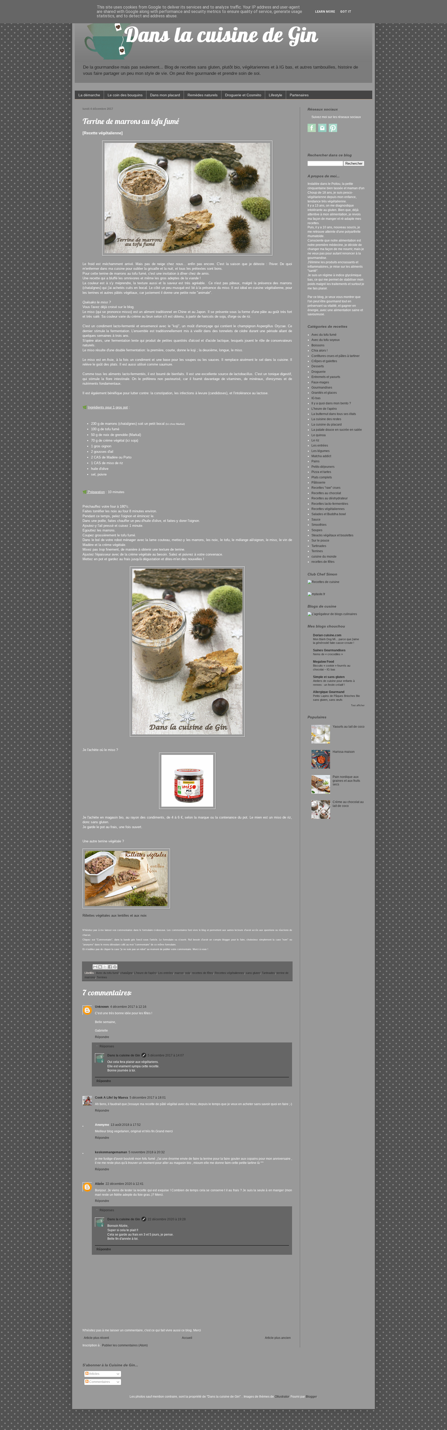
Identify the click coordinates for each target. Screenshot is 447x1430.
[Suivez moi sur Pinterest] (333, 131)
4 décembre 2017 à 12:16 (128, 1007)
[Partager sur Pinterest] (114, 966)
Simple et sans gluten (329, 677)
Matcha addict (321, 456)
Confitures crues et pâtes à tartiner (335, 356)
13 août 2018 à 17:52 (126, 1125)
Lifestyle (275, 95)
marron (179, 972)
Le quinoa (318, 435)
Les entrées (165, 972)
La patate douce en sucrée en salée (336, 430)
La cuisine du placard (326, 424)
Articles (93, 1374)
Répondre (102, 1037)
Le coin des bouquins (125, 95)
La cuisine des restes (326, 419)
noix (187, 972)
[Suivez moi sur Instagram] (322, 131)
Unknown (102, 1007)
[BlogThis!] (100, 966)
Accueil (187, 1338)
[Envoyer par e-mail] (95, 966)
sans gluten (253, 972)
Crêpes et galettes (324, 361)
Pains (315, 461)
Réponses (107, 1046)
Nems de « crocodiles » (328, 654)
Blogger (311, 1396)
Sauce (316, 519)
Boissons (317, 345)
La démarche (89, 95)
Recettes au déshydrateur (329, 498)
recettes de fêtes (202, 972)
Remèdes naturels (203, 95)
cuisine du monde (324, 556)
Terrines (102, 977)
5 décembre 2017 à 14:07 (166, 1055)
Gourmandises (321, 387)
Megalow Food (323, 661)
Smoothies (318, 525)
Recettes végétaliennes (229, 972)
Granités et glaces (324, 393)
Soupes (316, 530)
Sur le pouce (320, 540)
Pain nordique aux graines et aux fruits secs (346, 780)
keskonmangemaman (111, 1152)
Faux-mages (320, 382)
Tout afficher (357, 705)
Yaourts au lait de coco (348, 726)
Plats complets (321, 477)
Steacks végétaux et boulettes (332, 535)
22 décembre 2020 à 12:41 (125, 1184)
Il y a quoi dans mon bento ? (331, 403)
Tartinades (268, 972)
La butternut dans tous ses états (333, 414)
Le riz (315, 440)
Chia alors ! (319, 350)
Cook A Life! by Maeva (111, 1097)
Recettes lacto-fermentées (329, 504)
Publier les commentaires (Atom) (125, 1345)
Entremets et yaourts (325, 377)
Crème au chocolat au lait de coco (348, 803)
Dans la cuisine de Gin (123, 1055)
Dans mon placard (165, 95)
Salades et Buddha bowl (328, 514)
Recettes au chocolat (326, 493)
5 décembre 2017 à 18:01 (148, 1097)
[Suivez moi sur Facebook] (312, 131)
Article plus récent (96, 1338)
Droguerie (318, 372)
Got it (345, 11)
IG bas (316, 398)
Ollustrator (282, 1396)
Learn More (325, 11)
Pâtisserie (318, 482)
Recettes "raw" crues (325, 488)
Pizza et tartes (321, 472)
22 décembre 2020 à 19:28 (167, 1219)
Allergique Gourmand (328, 692)
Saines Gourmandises (329, 650)
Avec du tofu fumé (107, 972)
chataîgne (126, 972)
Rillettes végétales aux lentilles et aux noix (115, 915)
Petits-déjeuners (322, 467)
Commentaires (99, 1382)
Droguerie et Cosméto (243, 95)
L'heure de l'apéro (145, 972)
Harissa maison (344, 752)
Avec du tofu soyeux (325, 340)
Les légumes (320, 451)
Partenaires (299, 95)
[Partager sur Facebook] (110, 966)
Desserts (317, 366)
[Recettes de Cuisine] (323, 582)
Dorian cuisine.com (327, 635)
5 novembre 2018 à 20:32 (147, 1152)
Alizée (99, 1184)
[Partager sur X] (105, 966)
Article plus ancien (278, 1338)
